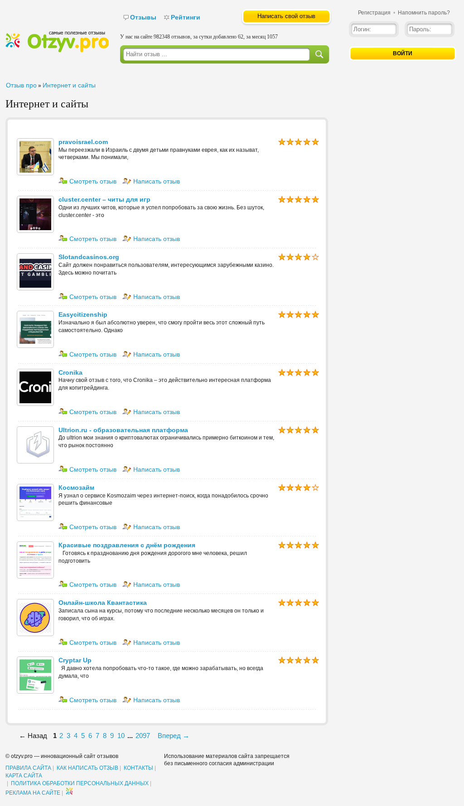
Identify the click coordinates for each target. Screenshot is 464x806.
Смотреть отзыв (92, 181)
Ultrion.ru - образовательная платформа (123, 430)
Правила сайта (28, 768)
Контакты (138, 768)
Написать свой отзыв (286, 16)
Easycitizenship (82, 314)
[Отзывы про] (57, 50)
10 (121, 735)
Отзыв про (21, 85)
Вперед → (173, 735)
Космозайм (76, 487)
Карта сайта (23, 775)
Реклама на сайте (32, 793)
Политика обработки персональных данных (80, 783)
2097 (142, 735)
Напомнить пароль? (424, 13)
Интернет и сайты (69, 85)
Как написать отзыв (87, 768)
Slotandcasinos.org (88, 257)
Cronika (70, 372)
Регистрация (374, 13)
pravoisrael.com (83, 141)
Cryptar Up (75, 660)
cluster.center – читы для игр (104, 199)
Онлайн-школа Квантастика (102, 602)
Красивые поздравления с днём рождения (126, 545)
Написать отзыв (155, 181)
